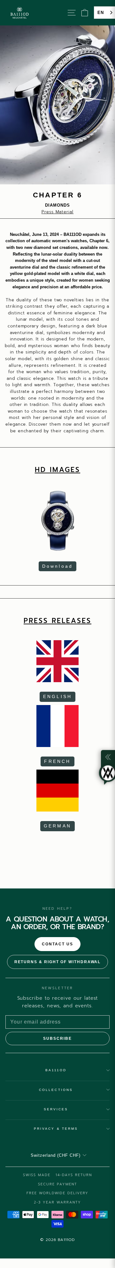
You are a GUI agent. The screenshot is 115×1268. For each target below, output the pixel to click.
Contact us (57, 944)
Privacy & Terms (56, 1128)
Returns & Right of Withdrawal (57, 962)
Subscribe (57, 1038)
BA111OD (56, 1070)
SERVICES (56, 1109)
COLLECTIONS (56, 1090)
